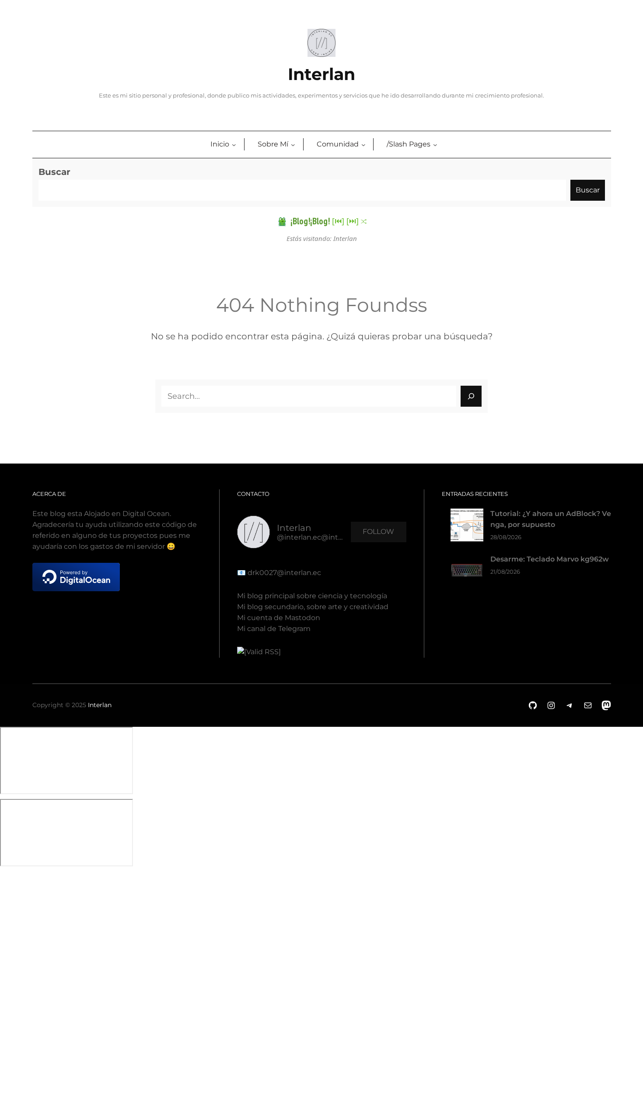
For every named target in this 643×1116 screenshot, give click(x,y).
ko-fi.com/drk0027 (6, 985)
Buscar (54, 172)
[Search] (471, 396)
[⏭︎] (352, 221)
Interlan (321, 74)
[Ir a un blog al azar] (364, 221)
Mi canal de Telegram (274, 628)
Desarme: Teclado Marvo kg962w (549, 559)
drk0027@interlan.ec (283, 572)
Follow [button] (378, 531)
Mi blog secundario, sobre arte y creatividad (312, 607)
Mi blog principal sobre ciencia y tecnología (312, 596)
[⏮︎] (338, 221)
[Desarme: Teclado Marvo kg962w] (467, 572)
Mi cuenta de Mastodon (278, 618)
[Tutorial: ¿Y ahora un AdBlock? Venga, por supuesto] (467, 527)
